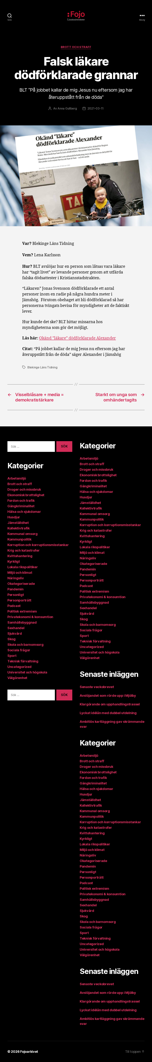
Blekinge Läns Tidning (42, 367)
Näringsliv (15, 578)
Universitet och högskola (27, 672)
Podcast (14, 606)
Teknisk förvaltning (22, 661)
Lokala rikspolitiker (22, 567)
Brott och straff (76, 47)
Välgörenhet (17, 678)
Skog (11, 639)
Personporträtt (19, 600)
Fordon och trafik (20, 500)
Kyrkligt (13, 561)
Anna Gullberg (67, 108)
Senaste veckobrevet (97, 687)
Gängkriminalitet (20, 506)
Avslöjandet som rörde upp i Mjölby (108, 695)
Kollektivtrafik (18, 528)
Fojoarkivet (29, 1052)
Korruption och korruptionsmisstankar (38, 545)
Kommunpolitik (19, 539)
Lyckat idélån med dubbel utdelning (108, 713)
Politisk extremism (22, 611)
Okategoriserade (21, 584)
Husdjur (13, 517)
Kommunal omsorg (22, 534)
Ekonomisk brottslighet (25, 495)
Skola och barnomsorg (25, 645)
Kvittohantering (19, 556)
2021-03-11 (95, 108)
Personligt (15, 595)
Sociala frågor (18, 650)
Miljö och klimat (19, 572)
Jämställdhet (18, 523)
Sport (11, 656)
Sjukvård (14, 633)
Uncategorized (19, 667)
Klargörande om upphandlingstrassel (110, 704)
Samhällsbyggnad (22, 622)
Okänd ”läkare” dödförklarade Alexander (77, 338)
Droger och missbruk (24, 489)
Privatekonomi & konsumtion (30, 617)
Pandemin (15, 589)
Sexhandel (15, 628)
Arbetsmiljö (16, 478)
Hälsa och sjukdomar (24, 512)
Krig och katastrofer (23, 550)
